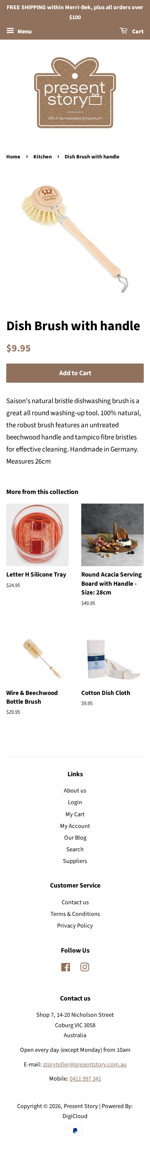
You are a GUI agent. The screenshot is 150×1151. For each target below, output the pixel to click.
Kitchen (42, 156)
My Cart (75, 814)
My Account (75, 826)
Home (13, 156)
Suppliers (75, 861)
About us (75, 790)
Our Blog (75, 837)
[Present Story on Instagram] (84, 969)
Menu (24, 32)
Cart (137, 32)
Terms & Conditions (75, 914)
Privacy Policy (75, 925)
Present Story (81, 1106)
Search (75, 849)
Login (75, 802)
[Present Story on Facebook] (65, 969)
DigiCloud (75, 1116)
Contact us (75, 902)
